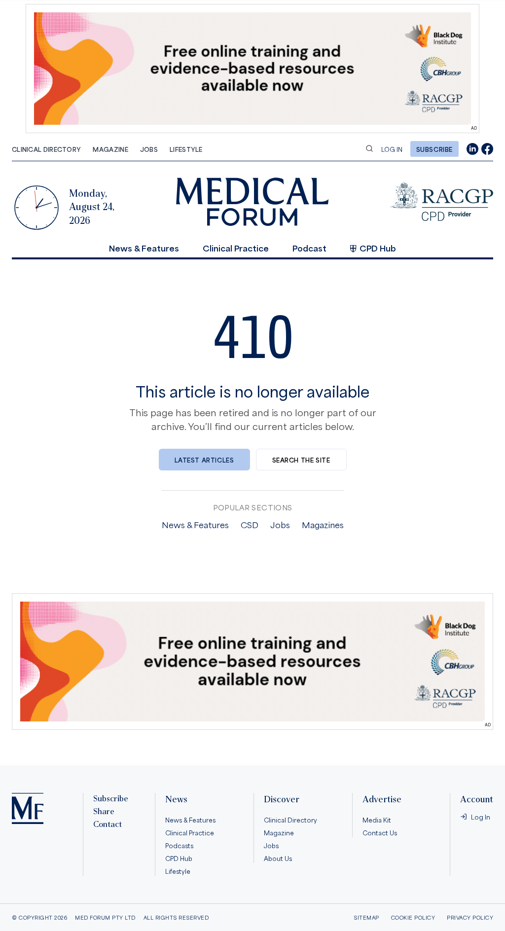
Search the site (301, 460)
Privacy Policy (470, 917)
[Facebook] (487, 149)
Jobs (149, 149)
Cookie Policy (413, 917)
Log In (391, 149)
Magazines (323, 524)
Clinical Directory (46, 149)
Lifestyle (186, 149)
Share (103, 812)
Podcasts (179, 845)
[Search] (369, 148)
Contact (107, 824)
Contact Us (379, 832)
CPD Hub (378, 247)
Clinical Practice (236, 247)
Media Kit (376, 819)
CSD (249, 524)
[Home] (27, 808)
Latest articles (204, 460)
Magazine (110, 149)
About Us (278, 858)
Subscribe (434, 149)
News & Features (144, 247)
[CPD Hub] (442, 201)
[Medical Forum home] (252, 201)
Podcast (309, 247)
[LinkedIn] (472, 149)
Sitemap (366, 917)
